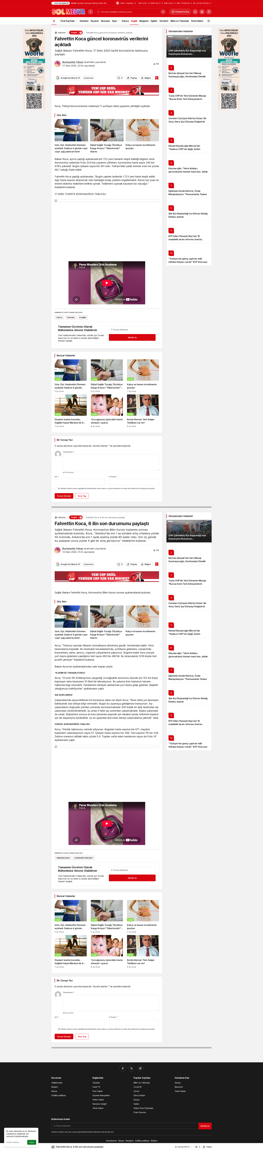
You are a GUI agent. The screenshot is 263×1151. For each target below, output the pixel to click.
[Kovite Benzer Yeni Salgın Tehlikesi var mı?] (143, 410)
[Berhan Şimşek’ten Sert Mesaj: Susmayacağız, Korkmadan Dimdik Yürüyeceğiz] (189, 69)
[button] (202, 12)
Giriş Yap (82, 496)
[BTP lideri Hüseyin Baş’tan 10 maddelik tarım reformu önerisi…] (189, 232)
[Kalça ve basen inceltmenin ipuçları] (142, 136)
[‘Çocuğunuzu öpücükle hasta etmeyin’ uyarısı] (107, 410)
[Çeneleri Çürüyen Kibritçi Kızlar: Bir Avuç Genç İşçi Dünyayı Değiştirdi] (189, 114)
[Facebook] (122, 1068)
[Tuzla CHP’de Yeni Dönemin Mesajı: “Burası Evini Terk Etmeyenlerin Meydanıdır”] (189, 91)
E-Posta (113, 477)
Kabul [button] (31, 1142)
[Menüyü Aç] (90, 12)
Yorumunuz (69, 452)
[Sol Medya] (68, 11)
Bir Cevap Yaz (65, 439)
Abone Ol (132, 337)
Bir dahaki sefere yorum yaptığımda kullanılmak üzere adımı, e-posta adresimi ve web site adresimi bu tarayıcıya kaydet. (106, 488)
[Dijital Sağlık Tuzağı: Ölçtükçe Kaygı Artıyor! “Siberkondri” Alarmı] (107, 136)
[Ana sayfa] (54, 20)
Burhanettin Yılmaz (72, 62)
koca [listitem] (59, 317)
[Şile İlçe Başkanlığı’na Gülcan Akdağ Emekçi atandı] (189, 209)
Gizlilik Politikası (12, 1142)
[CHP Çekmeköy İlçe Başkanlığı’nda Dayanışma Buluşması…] (189, 46)
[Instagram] (140, 1068)
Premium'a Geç (182, 12)
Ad (57, 477)
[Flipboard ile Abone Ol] (88, 78)
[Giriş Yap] (209, 12)
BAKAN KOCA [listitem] (63, 858)
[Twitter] (131, 1068)
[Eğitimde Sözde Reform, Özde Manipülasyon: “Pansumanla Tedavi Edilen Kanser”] (189, 186)
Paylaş (209, 1147)
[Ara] (195, 12)
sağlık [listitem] (82, 317)
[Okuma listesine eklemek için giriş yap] (157, 78)
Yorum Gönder (64, 496)
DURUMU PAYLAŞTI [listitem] (84, 858)
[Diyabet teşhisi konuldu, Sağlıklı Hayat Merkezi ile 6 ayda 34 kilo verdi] (71, 410)
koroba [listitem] (71, 317)
